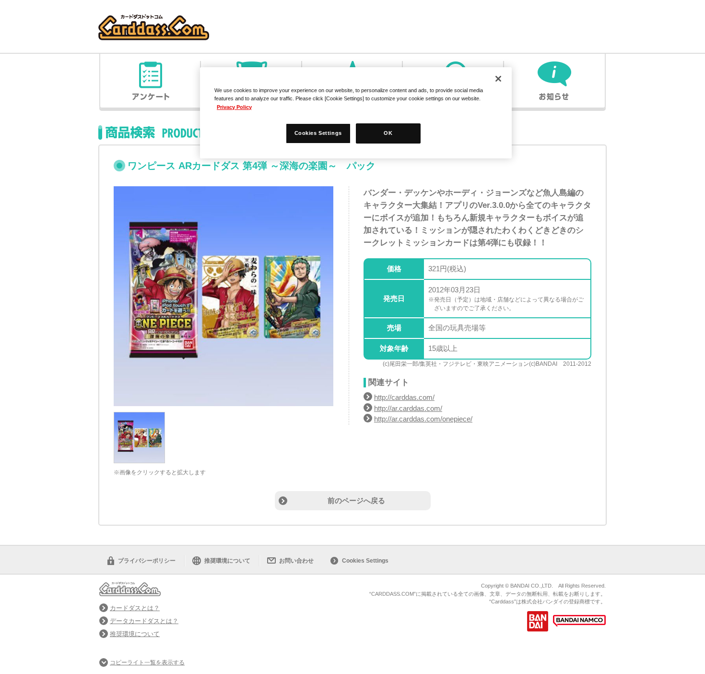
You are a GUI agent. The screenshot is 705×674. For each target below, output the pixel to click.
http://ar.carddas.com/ (408, 408)
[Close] (498, 78)
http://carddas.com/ (404, 397)
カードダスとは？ (135, 608)
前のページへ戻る (356, 500)
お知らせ (554, 80)
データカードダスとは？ (144, 621)
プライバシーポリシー (147, 560)
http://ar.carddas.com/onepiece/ (423, 419)
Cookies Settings (365, 561)
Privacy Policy (234, 107)
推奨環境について (227, 560)
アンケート (150, 80)
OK (388, 133)
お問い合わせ (296, 560)
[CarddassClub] (153, 19)
